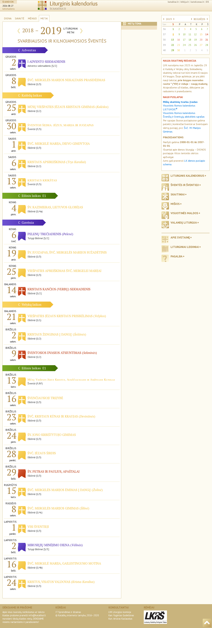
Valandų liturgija (184, 222)
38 (164, 39)
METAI (44, 18)
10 (184, 34)
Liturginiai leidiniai (185, 247)
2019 (169, 19)
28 (206, 45)
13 (201, 34)
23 (178, 45)
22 (172, 45)
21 (206, 39)
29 (172, 50)
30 (178, 50)
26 (195, 45)
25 (189, 45)
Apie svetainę (180, 237)
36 (164, 29)
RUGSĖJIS (199, 19)
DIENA (7, 18)
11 (189, 34)
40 (164, 50)
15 (172, 39)
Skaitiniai (178, 194)
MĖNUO (32, 18)
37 (164, 34)
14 (206, 34)
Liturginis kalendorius (187, 176)
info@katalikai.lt (37, 615)
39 (164, 45)
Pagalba (177, 256)
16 (178, 39)
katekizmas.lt (197, 1)
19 (195, 39)
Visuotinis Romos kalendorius (179, 113)
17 (184, 39)
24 (184, 45)
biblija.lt (185, 1)
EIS (207, 1)
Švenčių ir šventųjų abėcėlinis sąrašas (184, 116)
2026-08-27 (7, 5)
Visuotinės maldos (184, 213)
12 (195, 34)
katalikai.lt (173, 1)
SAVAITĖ (19, 18)
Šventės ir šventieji (185, 185)
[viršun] (207, 623)
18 (189, 39)
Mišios (175, 204)
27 (201, 45)
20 (201, 39)
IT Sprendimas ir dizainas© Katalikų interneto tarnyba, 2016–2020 (77, 613)
